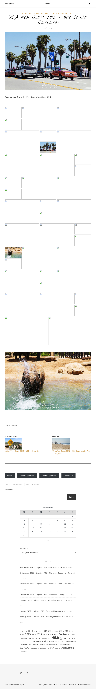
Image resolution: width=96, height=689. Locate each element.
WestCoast (35, 484)
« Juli (47, 541)
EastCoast (31, 638)
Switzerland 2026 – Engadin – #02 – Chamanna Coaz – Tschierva (46, 584)
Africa (50, 634)
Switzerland (33, 648)
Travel (48, 13)
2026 (45, 634)
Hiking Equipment (27, 475)
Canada (73, 634)
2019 (61, 631)
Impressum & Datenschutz (58, 684)
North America (36, 13)
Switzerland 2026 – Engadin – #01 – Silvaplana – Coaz (41, 594)
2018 (56, 631)
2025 (39, 634)
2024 (34, 634)
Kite (73, 638)
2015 (39, 631)
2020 (67, 631)
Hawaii (44, 638)
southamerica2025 (52, 645)
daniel (10, 489)
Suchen (71, 497)
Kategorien (24, 548)
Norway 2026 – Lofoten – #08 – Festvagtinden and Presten (44, 616)
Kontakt (72, 684)
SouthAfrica (71, 641)
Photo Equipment (49, 475)
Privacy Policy (43, 684)
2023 (28, 634)
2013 (30, 631)
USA (55, 13)
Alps (55, 634)
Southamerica (39, 644)
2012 (7, 484)
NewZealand (39, 641)
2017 (50, 631)
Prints (9, 475)
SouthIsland (65, 644)
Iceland (67, 638)
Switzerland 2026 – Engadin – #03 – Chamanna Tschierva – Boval (46, 573)
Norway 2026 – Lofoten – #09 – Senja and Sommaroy (41, 611)
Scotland (62, 642)
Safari (57, 642)
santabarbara (17, 484)
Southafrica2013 (26, 645)
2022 (22, 634)
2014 (35, 631)
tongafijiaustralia (43, 648)
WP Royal (20, 684)
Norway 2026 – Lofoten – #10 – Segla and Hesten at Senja (43, 600)
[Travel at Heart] (9, 4)
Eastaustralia (23, 638)
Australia (64, 634)
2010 (21, 631)
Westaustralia (67, 647)
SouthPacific (24, 648)
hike (49, 638)
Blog (24, 13)
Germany (38, 638)
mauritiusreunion (25, 642)
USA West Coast (66, 13)
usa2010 (57, 648)
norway (50, 641)
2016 (44, 631)
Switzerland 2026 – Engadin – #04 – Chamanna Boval (41, 567)
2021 (72, 631)
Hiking (56, 637)
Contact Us (68, 475)
